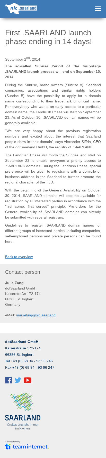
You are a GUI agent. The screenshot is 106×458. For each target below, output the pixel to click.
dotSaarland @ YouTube (27, 380)
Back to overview (19, 257)
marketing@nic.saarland (36, 315)
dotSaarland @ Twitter (17, 380)
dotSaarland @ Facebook (8, 380)
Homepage (22, 9)
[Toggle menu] (98, 8)
